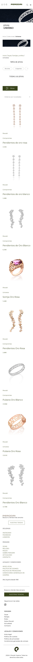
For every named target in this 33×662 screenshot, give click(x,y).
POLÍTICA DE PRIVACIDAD (12, 571)
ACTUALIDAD (7, 555)
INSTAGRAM (7, 533)
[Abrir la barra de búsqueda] (27, 5)
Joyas (10, 55)
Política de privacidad (11, 639)
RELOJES (6, 548)
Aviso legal (8, 634)
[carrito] (6, 5)
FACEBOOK (7, 535)
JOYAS (5, 546)
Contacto (7, 626)
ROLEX (5, 551)
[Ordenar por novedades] (16, 97)
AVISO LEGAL (7, 566)
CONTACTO (6, 557)
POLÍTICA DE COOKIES (10, 568)
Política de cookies (10, 636)
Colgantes (18, 68)
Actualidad (8, 623)
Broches (7, 68)
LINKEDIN (6, 537)
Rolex (6, 619)
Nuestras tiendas (16, 594)
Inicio (4, 36)
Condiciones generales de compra (16, 641)
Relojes (6, 617)
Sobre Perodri (9, 621)
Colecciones (10, 36)
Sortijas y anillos (18, 55)
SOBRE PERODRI (9, 553)
